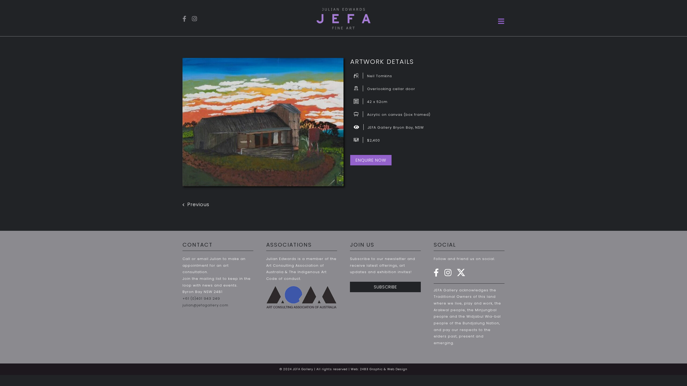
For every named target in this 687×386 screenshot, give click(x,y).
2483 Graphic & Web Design (383, 369)
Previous (198, 204)
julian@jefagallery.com (205, 305)
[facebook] (184, 19)
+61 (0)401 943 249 (201, 298)
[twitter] (461, 273)
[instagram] (194, 19)
